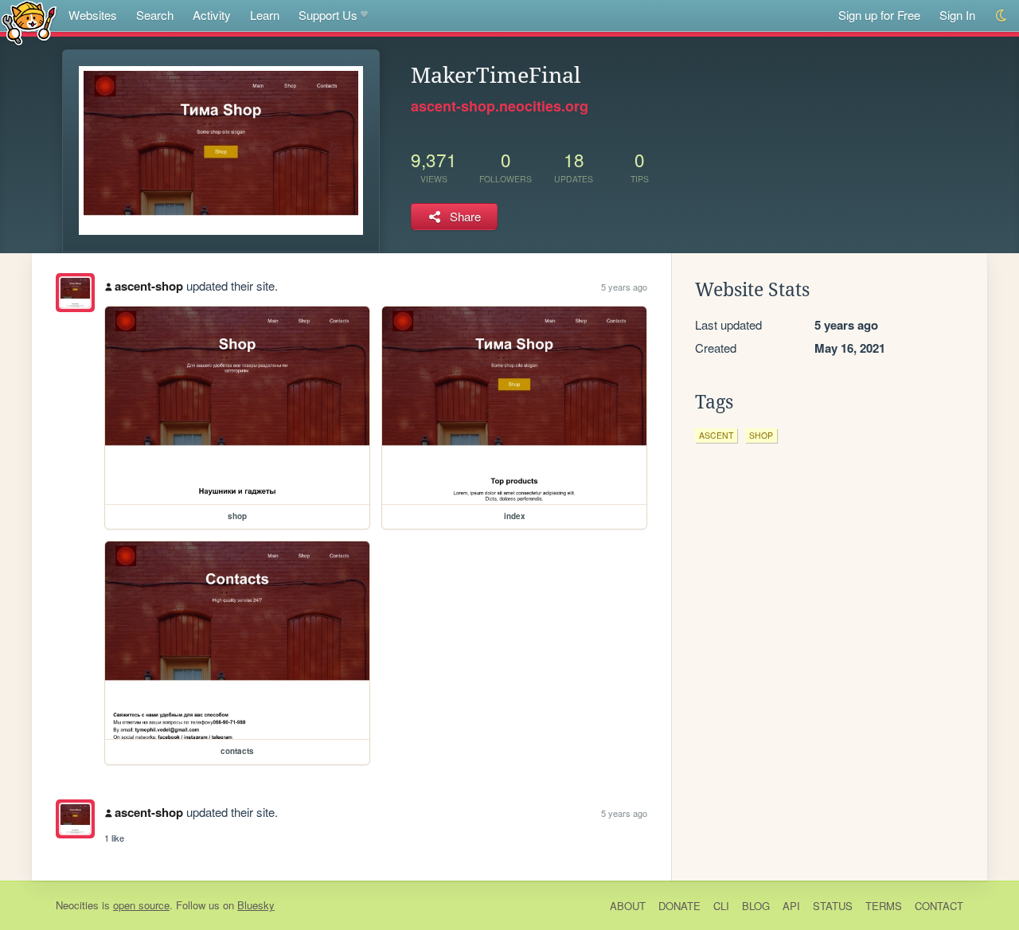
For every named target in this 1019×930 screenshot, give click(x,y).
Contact (939, 905)
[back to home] (29, 22)
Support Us (328, 14)
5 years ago (624, 286)
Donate (679, 905)
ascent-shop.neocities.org (499, 106)
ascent (716, 435)
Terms (883, 905)
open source (141, 904)
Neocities (77, 904)
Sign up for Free (879, 14)
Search (155, 14)
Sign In (957, 14)
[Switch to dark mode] (1002, 15)
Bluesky (256, 904)
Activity (212, 14)
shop (761, 435)
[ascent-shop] (75, 292)
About (628, 905)
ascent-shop (149, 286)
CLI (721, 905)
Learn (264, 14)
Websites (92, 14)
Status (833, 905)
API (791, 905)
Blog (756, 905)
